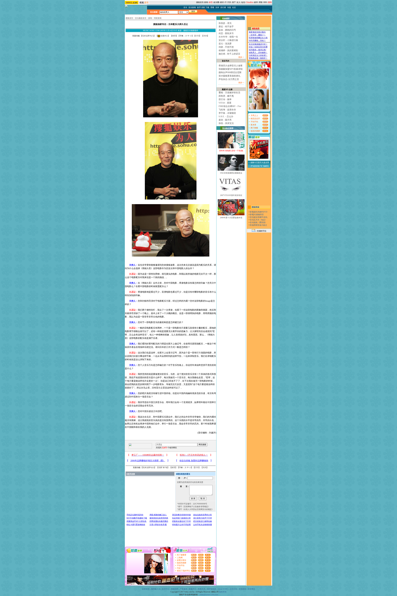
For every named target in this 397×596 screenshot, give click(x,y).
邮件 (256, 2)
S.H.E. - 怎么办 (226, 116)
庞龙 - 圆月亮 (225, 120)
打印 (197, 36)
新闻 (206, 2)
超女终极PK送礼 (261, 217)
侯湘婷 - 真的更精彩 (228, 50)
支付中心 (165, 589)
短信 (243, 2)
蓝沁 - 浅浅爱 (225, 43)
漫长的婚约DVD (260, 212)
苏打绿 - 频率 (225, 99)
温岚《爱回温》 (260, 222)
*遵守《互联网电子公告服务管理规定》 (193, 506)
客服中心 (192, 589)
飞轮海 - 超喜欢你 (227, 110)
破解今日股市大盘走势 (259, 162)
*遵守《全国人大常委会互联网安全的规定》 (195, 509)
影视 (252, 212)
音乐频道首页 (140, 18)
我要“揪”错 (162, 467)
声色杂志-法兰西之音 (229, 79)
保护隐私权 (211, 589)
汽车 (229, 2)
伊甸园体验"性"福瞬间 (259, 166)
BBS (265, 2)
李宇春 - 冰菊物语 (227, 113)
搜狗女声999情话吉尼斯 (230, 72)
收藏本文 (164, 36)
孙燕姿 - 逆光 (225, 23)
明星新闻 (157, 18)
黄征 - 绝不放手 (226, 26)
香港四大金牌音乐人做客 (231, 65)
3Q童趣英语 (259, 214)
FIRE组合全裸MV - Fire (230, 106)
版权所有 (223, 592)
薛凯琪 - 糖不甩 (226, 96)
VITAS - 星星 (225, 103)
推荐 (174, 36)
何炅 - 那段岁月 (226, 33)
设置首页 (145, 589)
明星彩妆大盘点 (260, 225)
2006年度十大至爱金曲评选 (231, 218)
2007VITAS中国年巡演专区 (231, 195)
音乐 (252, 217)
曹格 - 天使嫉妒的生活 (229, 92)
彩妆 (252, 225)
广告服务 (183, 589)
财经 (222, 2)
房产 (234, 2)
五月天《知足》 (260, 220)
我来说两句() (148, 36)
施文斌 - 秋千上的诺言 (229, 54)
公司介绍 (233, 589)
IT (225, 2)
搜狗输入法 (155, 589)
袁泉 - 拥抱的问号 (227, 30)
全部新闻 (242, 589)
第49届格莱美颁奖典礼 (229, 76)
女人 (238, 2)
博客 (261, 2)
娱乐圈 (216, 2)
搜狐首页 (200, 2)
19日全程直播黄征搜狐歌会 (231, 173)
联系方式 (201, 589)
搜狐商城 (255, 207)
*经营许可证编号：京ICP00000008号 (192, 504)
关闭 (205, 36)
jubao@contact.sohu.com (209, 595)
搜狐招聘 (174, 589)
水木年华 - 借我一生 (228, 37)
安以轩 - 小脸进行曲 (228, 40)
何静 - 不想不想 (226, 47)
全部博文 (251, 589)
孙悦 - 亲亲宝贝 (226, 123)
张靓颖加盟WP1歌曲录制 (231, 69)
